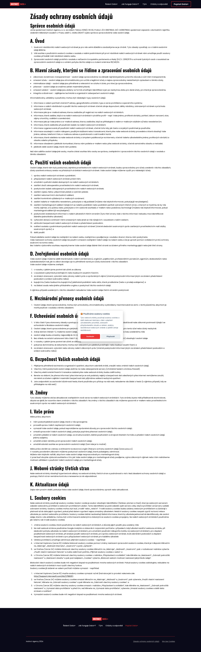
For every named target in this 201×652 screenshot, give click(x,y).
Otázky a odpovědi (114, 625)
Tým (101, 625)
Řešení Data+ (69, 625)
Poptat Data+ (131, 625)
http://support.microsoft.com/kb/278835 (53, 576)
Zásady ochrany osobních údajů (146, 641)
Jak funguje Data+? (87, 625)
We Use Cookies (168, 641)
